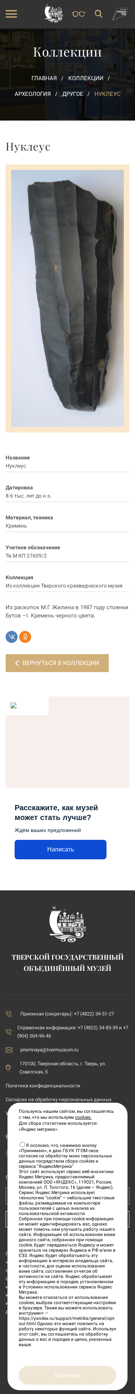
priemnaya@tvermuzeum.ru (49, 1050)
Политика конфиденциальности (43, 1085)
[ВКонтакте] (12, 637)
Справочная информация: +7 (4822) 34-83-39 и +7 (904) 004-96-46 (72, 1032)
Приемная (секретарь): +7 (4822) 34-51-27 (67, 1014)
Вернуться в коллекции (60, 662)
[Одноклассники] (25, 637)
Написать (60, 849)
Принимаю (67, 1375)
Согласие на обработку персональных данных (58, 1099)
